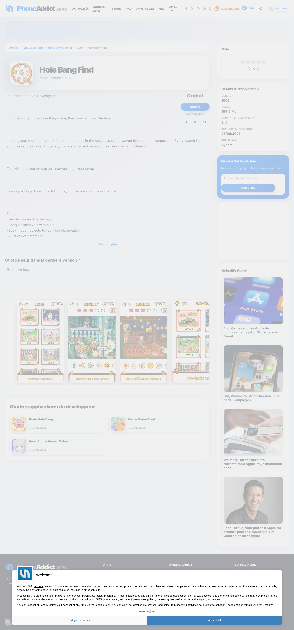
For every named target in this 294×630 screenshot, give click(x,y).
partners (38, 586)
